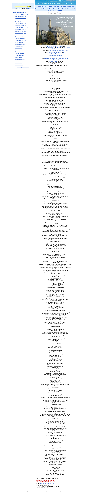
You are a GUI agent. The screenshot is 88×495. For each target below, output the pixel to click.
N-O (68, 8)
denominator (53, 46)
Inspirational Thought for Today (21, 14)
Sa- (50, 10)
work (64, 52)
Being (44, 8)
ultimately (55, 56)
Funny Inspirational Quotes (20, 33)
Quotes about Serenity (19, 55)
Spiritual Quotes (18, 57)
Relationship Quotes (19, 51)
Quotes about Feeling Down (21, 29)
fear (52, 55)
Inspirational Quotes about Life (47, 483)
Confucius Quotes (19, 65)
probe (59, 56)
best (58, 47)
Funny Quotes (66, 6)
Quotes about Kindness (20, 44)
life (25, 8)
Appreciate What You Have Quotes (22, 19)
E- (53, 8)
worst (64, 47)
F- (55, 8)
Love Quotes (59, 6)
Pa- (70, 8)
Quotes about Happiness (20, 38)
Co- (49, 8)
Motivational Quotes (19, 46)
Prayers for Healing (19, 42)
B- (41, 8)
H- (58, 8)
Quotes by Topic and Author (23, 67)
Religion (66, 50)
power (48, 47)
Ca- (47, 8)
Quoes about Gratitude (20, 36)
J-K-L (63, 8)
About (72, 6)
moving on (29, 8)
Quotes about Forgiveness (20, 31)
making (54, 55)
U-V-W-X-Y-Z (59, 10)
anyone (58, 55)
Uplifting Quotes (18, 63)
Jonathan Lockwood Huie (55, 48)
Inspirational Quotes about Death (22, 27)
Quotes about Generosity (20, 34)
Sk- (53, 10)
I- (60, 8)
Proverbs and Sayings (19, 49)
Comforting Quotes (19, 21)
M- (65, 8)
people (68, 47)
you (50, 55)
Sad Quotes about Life (19, 53)
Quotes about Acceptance (20, 18)
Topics (36, 8)
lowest (45, 58)
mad (61, 55)
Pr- (73, 8)
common (48, 46)
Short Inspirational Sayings (20, 16)
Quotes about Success (20, 61)
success (60, 52)
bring (52, 47)
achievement (65, 58)
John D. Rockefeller (55, 53)
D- (51, 8)
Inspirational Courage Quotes (21, 25)
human (60, 58)
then (50, 56)
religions (61, 46)
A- (39, 8)
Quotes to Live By (51, 6)
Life (50, 50)
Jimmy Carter (56, 59)
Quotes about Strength (19, 59)
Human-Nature (55, 50)
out (54, 47)
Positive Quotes (18, 48)
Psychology (61, 50)
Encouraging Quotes (41, 6)
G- (57, 8)
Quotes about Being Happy (20, 40)
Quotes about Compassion (20, 23)
